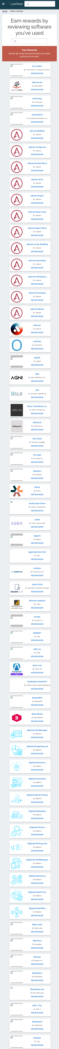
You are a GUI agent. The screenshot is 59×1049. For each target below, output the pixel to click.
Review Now (37, 73)
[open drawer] (3, 4)
